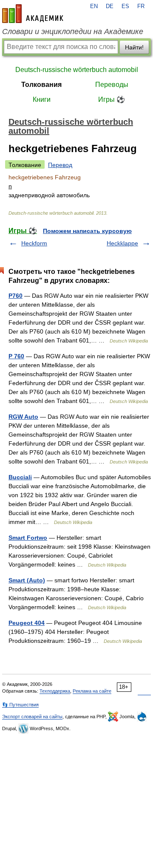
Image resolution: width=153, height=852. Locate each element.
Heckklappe (122, 243)
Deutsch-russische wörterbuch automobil (76, 69)
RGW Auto (23, 416)
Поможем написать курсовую (87, 230)
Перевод (60, 164)
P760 (15, 295)
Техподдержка (55, 691)
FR (140, 6)
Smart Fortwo (27, 537)
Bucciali (20, 477)
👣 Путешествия (20, 704)
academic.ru (32, 13)
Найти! (134, 47)
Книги (42, 99)
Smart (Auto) (26, 580)
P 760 (16, 356)
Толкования (41, 84)
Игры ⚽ (111, 99)
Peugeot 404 (26, 622)
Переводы (111, 84)
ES (125, 6)
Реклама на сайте (92, 691)
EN (94, 6)
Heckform (34, 243)
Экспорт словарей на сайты (32, 716)
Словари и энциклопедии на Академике (72, 31)
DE (109, 6)
